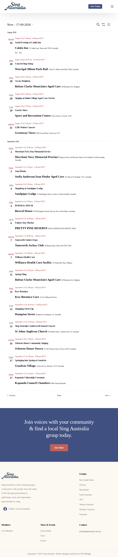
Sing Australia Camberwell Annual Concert (35, 326)
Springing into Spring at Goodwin (30, 360)
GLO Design (85, 554)
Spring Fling (20, 274)
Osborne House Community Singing (31, 343)
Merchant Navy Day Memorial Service (33, 151)
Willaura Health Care (25, 257)
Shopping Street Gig (24, 309)
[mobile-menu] (110, 6)
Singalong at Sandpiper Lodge (29, 188)
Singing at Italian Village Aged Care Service (35, 98)
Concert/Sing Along (24, 63)
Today (59, 395)
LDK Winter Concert (25, 127)
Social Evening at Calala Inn (28, 42)
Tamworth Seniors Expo (26, 240)
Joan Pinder (20, 171)
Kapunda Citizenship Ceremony (30, 377)
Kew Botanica (21, 291)
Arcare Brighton (22, 81)
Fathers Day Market (24, 223)
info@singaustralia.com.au (90, 531)
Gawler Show (21, 110)
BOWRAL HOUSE (24, 205)
